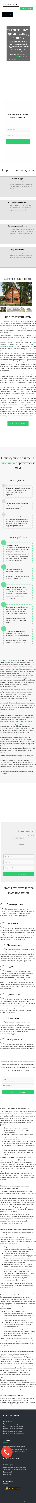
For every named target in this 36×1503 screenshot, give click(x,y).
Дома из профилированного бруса (14, 1467)
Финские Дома (8, 1465)
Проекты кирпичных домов (12, 1424)
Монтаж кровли (14, 945)
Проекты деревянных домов (12, 1431)
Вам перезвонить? (26, 8)
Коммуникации (14, 1039)
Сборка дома (13, 1018)
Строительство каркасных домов (14, 1447)
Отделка (11, 966)
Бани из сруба (7, 1472)
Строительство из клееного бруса (14, 1451)
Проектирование (15, 904)
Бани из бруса (7, 1474)
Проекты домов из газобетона (13, 1428)
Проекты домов (8, 1421)
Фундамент (12, 923)
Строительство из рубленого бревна (15, 1449)
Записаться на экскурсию (18, 423)
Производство (13, 994)
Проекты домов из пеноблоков (13, 1426)
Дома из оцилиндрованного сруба (14, 1469)
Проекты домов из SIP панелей (13, 1433)
